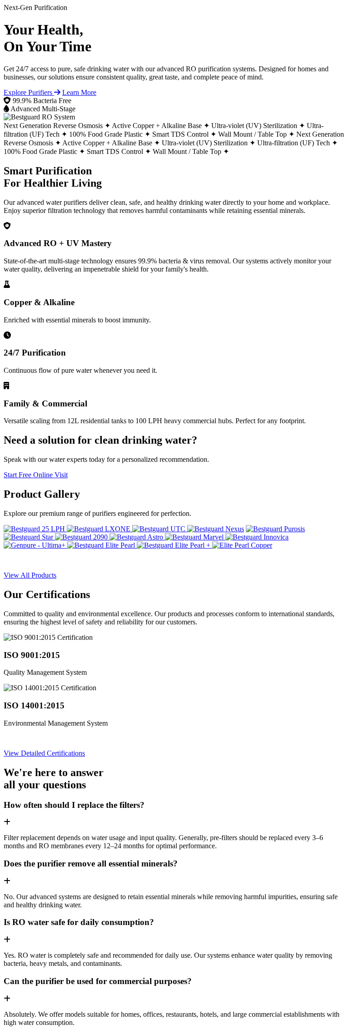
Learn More (79, 92)
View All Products (30, 575)
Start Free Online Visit (36, 475)
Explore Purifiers (29, 92)
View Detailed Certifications (44, 753)
